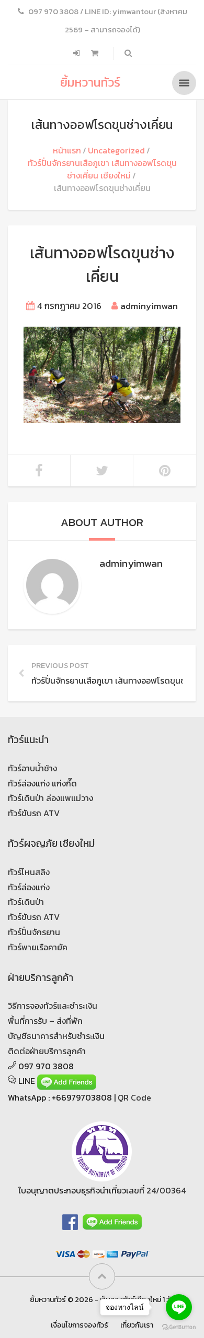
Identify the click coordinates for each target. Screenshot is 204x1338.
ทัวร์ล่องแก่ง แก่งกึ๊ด (42, 783)
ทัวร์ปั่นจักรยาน (34, 932)
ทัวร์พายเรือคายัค (37, 947)
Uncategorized (116, 150)
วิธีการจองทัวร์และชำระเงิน (52, 1005)
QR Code (134, 1097)
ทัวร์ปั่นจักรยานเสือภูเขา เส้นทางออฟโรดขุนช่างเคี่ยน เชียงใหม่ (102, 169)
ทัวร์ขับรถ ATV (34, 813)
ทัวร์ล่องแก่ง (29, 887)
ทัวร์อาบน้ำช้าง (32, 768)
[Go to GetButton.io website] (179, 1327)
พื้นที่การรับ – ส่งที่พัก (45, 1020)
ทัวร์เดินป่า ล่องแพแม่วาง (50, 798)
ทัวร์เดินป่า (26, 901)
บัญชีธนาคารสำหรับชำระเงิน (56, 1036)
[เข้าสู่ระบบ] (78, 53)
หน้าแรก (67, 150)
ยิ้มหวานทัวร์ (90, 82)
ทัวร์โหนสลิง (29, 872)
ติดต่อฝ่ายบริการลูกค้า (47, 1051)
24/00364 (166, 1190)
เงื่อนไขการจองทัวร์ (79, 1325)
